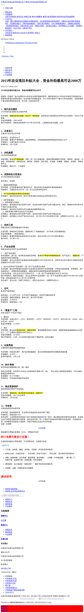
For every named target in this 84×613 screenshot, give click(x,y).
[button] (5, 56)
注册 (11, 8)
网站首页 (8, 12)
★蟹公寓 (4, 539)
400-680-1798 (6, 568)
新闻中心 (8, 72)
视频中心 (4, 516)
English (34, 43)
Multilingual (20, 43)
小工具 (3, 520)
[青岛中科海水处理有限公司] (42, 2)
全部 (7, 17)
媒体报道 (8, 504)
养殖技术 (8, 502)
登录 (7, 8)
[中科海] (42, 428)
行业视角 (8, 75)
